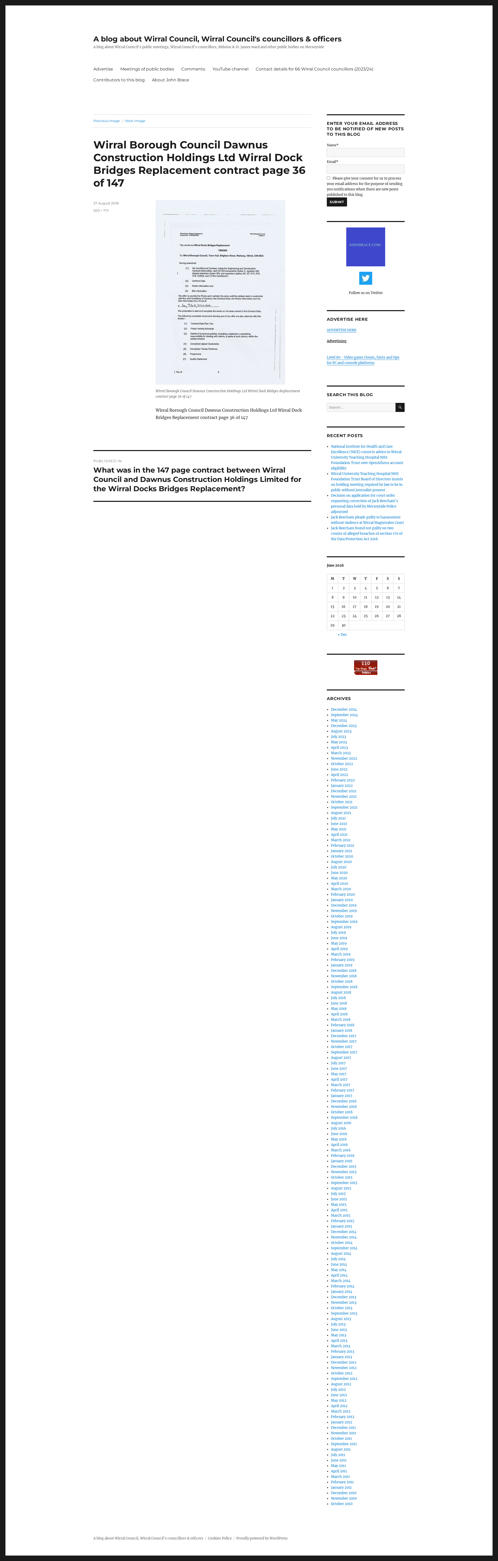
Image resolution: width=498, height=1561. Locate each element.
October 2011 (341, 1438)
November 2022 (344, 758)
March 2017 (340, 1085)
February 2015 (342, 1221)
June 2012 (339, 1395)
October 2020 (342, 856)
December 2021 (343, 791)
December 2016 (344, 1101)
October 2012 (341, 1373)
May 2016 (339, 1139)
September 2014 (344, 1248)
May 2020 (339, 878)
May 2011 (338, 1466)
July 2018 (338, 998)
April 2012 (339, 1406)
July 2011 (338, 1455)
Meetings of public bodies (147, 69)
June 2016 (339, 1134)
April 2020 (339, 883)
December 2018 (343, 970)
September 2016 (344, 1117)
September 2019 (344, 922)
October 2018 (341, 981)
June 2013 (339, 1330)
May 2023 (339, 742)
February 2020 (343, 894)
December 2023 (344, 726)
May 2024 (339, 720)
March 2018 (340, 1019)
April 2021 (339, 834)
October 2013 (341, 1308)
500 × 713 (100, 210)
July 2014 (338, 1259)
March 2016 (341, 1150)
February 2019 (343, 960)
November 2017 (344, 1041)
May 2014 (339, 1270)
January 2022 (342, 785)
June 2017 (339, 1068)
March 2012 (340, 1411)
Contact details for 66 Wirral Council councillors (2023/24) (314, 69)
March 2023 (341, 753)
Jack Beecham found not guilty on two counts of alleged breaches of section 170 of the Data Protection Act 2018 (367, 533)
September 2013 (344, 1313)
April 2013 (339, 1340)
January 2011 (341, 1487)
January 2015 (341, 1226)
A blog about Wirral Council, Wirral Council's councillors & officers (217, 38)
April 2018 (339, 1014)
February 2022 (343, 780)
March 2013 (340, 1346)
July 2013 (338, 1324)
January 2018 (341, 1030)
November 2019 (344, 911)
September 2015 (344, 1183)
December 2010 (343, 1493)
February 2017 (342, 1090)
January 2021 (341, 851)
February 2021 (342, 845)
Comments (193, 69)
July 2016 (338, 1128)
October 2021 (341, 802)
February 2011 (342, 1482)
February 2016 (343, 1155)
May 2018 (339, 1009)
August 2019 (341, 927)
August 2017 (341, 1058)
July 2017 (338, 1063)
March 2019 (341, 954)
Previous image (106, 121)
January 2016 (341, 1161)
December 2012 (343, 1362)
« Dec (342, 634)
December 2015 (343, 1166)
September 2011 (344, 1444)
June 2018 (339, 1003)
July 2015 (338, 1194)
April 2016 (339, 1145)
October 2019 (342, 916)
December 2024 (344, 709)
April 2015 (339, 1210)
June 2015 (339, 1199)
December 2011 (343, 1427)
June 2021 (339, 824)
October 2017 (341, 1047)
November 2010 (344, 1498)
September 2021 (344, 807)
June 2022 (339, 769)
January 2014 (341, 1291)
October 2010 (341, 1504)
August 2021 (341, 813)
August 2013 (341, 1319)
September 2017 (344, 1052)
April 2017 (339, 1079)
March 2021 (340, 840)
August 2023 (341, 731)
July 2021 (338, 818)
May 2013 (338, 1335)
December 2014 (343, 1232)
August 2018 (341, 992)
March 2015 (340, 1215)
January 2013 (341, 1357)
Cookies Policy (220, 1538)
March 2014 (340, 1281)
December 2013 (343, 1297)
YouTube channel (230, 69)
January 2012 (341, 1422)
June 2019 (339, 938)
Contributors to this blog (119, 79)
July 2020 (338, 867)
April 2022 (339, 775)
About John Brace (170, 79)
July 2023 (338, 737)
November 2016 (344, 1106)
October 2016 (342, 1112)
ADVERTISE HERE (341, 330)
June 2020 (339, 873)
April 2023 (339, 747)
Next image (135, 121)
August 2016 (341, 1123)
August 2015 (341, 1188)
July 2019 (338, 932)
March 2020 (341, 889)
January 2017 (341, 1096)
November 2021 (344, 796)
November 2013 (343, 1302)
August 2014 (341, 1253)
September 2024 (344, 715)
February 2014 (342, 1286)
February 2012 (342, 1417)
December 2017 (343, 1036)
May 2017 (339, 1074)
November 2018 (344, 976)
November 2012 (344, 1368)
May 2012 (339, 1400)
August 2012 (341, 1384)
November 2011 (343, 1433)
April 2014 (339, 1275)
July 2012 (338, 1389)
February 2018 (342, 1025)
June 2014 (339, 1264)
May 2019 (339, 943)
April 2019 (339, 949)
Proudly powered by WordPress (262, 1538)
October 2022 (342, 764)
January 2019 (341, 965)
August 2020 (341, 862)
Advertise (103, 69)
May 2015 (339, 1204)
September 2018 (344, 987)
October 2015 (341, 1177)
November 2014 (344, 1237)
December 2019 (344, 905)
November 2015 (344, 1172)
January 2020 (342, 900)
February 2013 (342, 1351)
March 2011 (340, 1476)
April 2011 (339, 1471)
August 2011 (341, 1449)
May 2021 (339, 829)
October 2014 (341, 1243)
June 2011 (339, 1460)
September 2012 (344, 1379)
